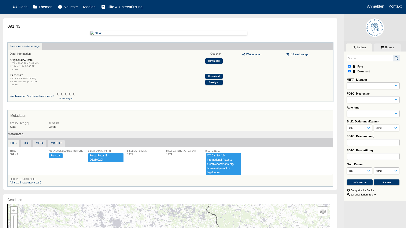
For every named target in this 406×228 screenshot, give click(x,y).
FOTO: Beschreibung (360, 136)
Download (214, 61)
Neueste (70, 7)
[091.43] (168, 33)
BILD (13, 143)
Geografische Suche (362, 190)
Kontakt (395, 6)
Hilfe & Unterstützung (124, 7)
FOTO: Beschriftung (360, 150)
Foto (359, 66)
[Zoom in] (14, 210)
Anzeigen (214, 82)
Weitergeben (253, 54)
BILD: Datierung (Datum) (363, 121)
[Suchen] (396, 58)
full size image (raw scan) (25, 182)
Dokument (363, 71)
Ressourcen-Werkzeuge (25, 46)
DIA (26, 143)
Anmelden (375, 6)
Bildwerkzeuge (299, 54)
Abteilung (353, 107)
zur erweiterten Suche (363, 194)
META (40, 143)
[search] (373, 58)
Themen (44, 7)
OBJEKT (56, 143)
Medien (89, 7)
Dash (22, 7)
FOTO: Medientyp (358, 93)
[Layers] (323, 211)
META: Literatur (357, 79)
